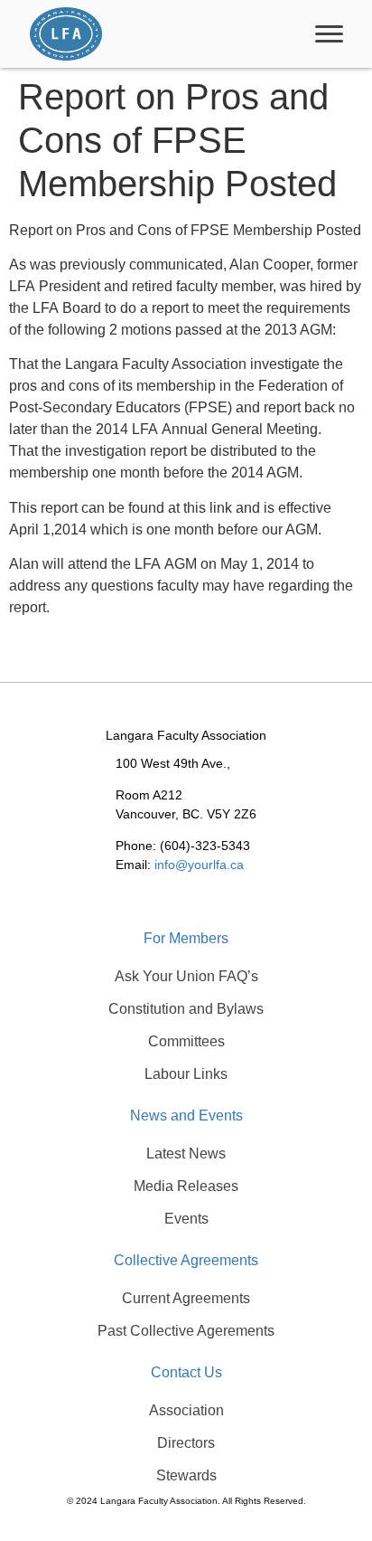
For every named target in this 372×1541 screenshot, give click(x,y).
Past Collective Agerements (186, 1330)
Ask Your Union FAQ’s (186, 976)
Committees (186, 1041)
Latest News (186, 1153)
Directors (186, 1443)
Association (186, 1410)
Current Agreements (186, 1298)
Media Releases (186, 1186)
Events (186, 1218)
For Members (186, 938)
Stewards (186, 1475)
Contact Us (186, 1372)
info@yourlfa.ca (199, 864)
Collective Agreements (186, 1260)
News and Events (186, 1115)
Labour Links (186, 1074)
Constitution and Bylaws (186, 1008)
